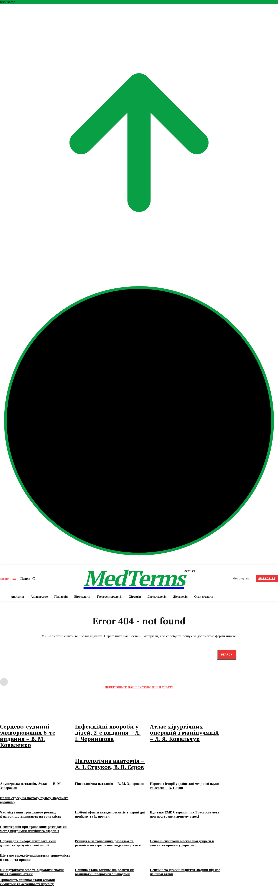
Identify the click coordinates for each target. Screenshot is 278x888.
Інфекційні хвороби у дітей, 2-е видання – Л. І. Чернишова (108, 732)
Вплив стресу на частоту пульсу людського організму (34, 800)
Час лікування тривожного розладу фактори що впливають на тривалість (30, 814)
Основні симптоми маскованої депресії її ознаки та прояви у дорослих (182, 843)
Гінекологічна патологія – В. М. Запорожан (109, 784)
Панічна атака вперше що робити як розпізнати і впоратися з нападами (104, 872)
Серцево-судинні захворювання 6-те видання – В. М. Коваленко (27, 736)
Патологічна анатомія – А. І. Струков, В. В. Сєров (110, 764)
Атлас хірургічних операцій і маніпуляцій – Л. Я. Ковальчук (184, 732)
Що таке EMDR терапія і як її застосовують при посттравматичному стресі (184, 814)
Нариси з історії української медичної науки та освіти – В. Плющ (184, 786)
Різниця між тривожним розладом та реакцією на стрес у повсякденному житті (108, 843)
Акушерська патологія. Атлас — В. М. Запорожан (30, 786)
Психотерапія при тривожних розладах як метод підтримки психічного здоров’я (33, 829)
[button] (29, 578)
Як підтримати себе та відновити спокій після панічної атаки (32, 872)
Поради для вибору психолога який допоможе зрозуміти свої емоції (28, 843)
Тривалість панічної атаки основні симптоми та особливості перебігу (27, 882)
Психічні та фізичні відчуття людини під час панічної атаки (185, 872)
